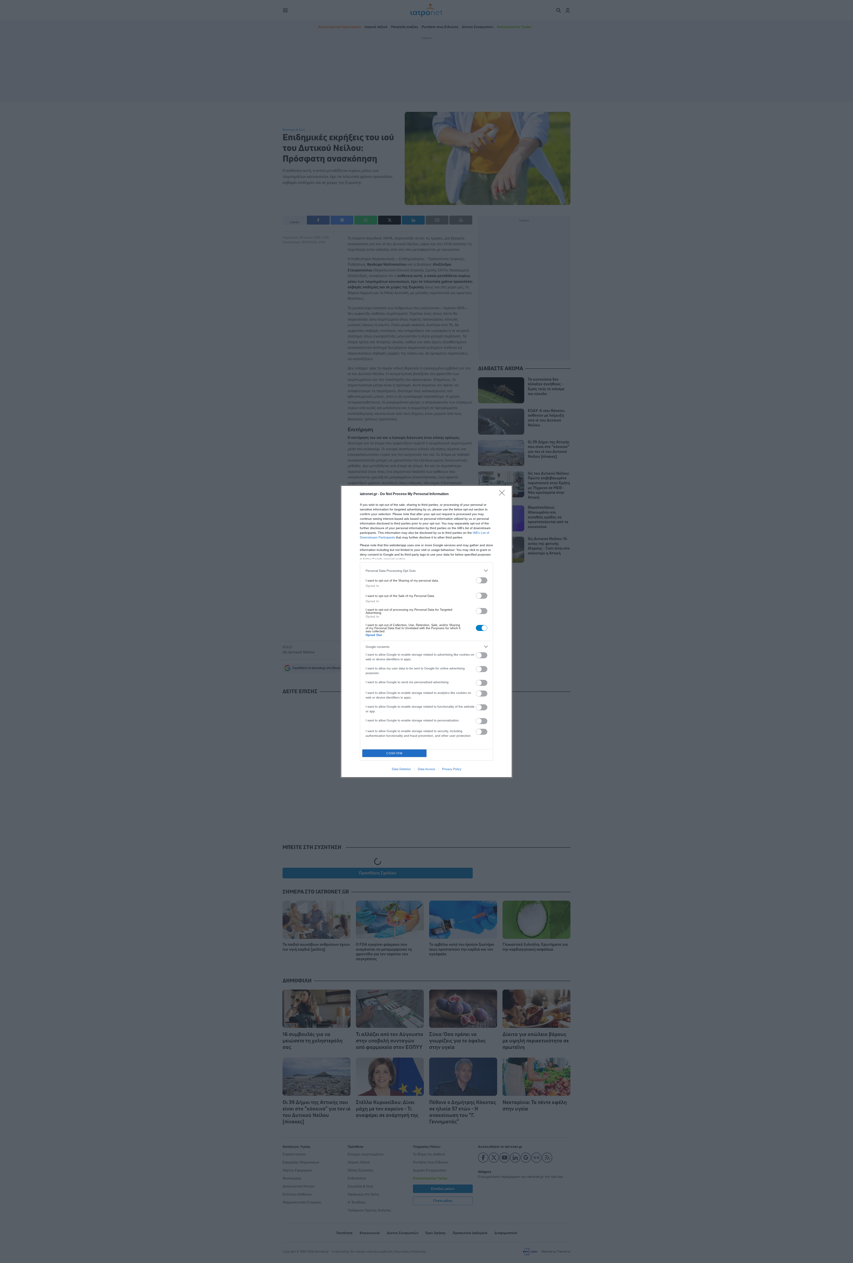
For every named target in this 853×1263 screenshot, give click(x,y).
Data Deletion (401, 769)
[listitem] (426, 570)
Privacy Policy (451, 769)
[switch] (481, 580)
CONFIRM (394, 753)
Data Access (426, 769)
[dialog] (426, 631)
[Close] (503, 494)
